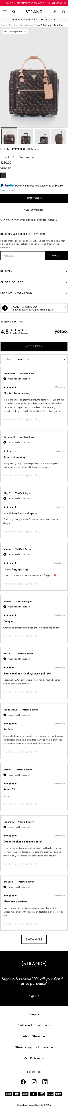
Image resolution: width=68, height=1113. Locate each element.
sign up (29, 219)
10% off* (10, 219)
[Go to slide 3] (42, 127)
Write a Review (34, 346)
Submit (56, 255)
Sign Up (34, 996)
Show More (34, 939)
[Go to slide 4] (59, 127)
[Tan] (3, 175)
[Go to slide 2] (25, 127)
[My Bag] (62, 12)
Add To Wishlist (34, 209)
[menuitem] (55, 12)
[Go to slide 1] (8, 127)
